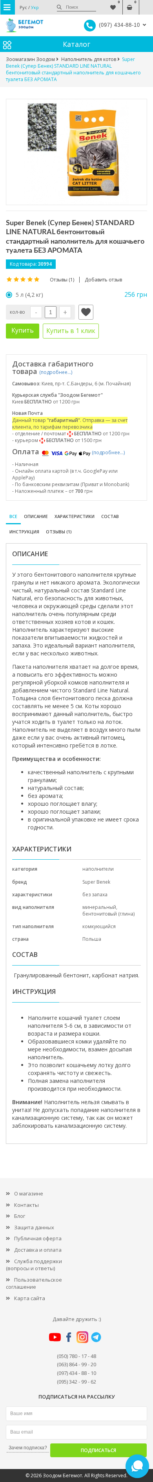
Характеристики (75, 516)
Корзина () (130, 3)
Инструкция (24, 532)
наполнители (98, 869)
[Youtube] (55, 1337)
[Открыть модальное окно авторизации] (85, 312)
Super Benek (96, 882)
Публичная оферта (38, 1238)
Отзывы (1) (59, 532)
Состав (110, 516)
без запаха (94, 894)
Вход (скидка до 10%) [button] (146, 3)
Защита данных (34, 1227)
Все (13, 516)
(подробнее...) (55, 372)
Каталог (76, 44)
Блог (19, 1215)
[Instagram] (82, 1337)
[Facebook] (69, 1337)
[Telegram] (96, 1337)
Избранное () (113, 3)
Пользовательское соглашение (34, 1283)
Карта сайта (29, 1298)
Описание (36, 516)
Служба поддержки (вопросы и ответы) (34, 1265)
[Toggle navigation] (7, 7)
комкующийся (99, 926)
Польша (91, 939)
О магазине (28, 1193)
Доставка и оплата (38, 1249)
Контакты (26, 1204)
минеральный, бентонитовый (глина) (108, 910)
